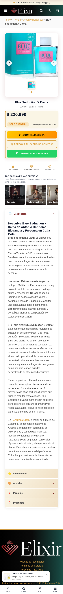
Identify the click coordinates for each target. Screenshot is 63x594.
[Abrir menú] (5, 10)
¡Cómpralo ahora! (33, 135)
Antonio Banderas (33, 19)
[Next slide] (54, 63)
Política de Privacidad (31, 569)
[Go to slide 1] (31, 92)
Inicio (8, 19)
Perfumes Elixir (20, 420)
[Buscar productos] (41, 10)
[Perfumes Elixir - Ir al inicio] (21, 10)
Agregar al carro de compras (34, 144)
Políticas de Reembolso (31, 561)
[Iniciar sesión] (49, 10)
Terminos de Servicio (31, 565)
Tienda (17, 19)
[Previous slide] (9, 63)
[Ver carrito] (57, 10)
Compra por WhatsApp (34, 153)
